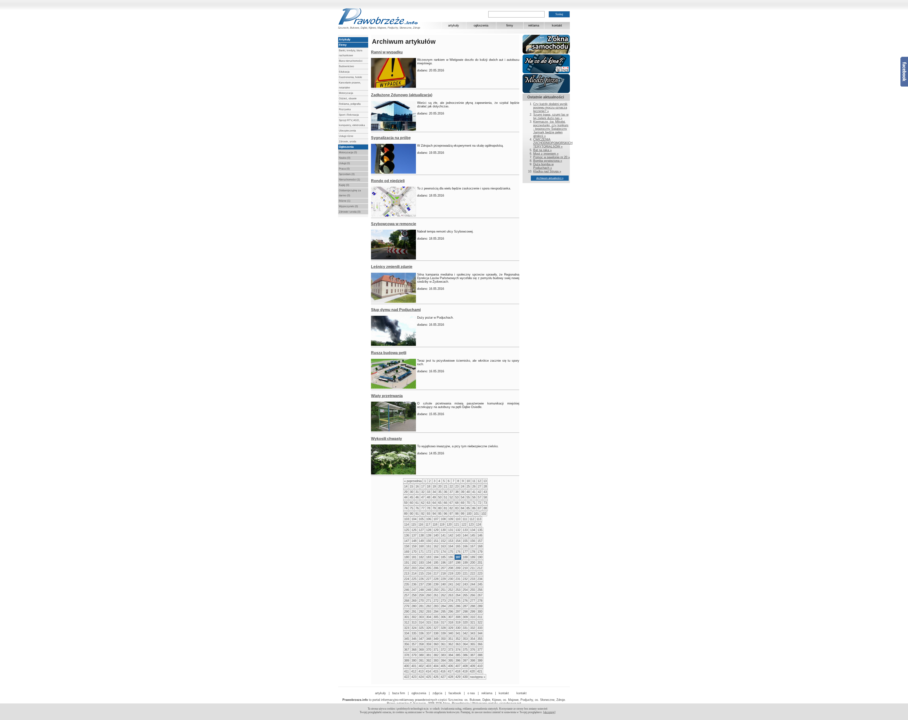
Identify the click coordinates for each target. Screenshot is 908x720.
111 (465, 519)
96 (445, 513)
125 (406, 530)
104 (413, 519)
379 (413, 655)
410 (479, 666)
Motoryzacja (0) (348, 152)
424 (421, 677)
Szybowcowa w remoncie (393, 224)
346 (413, 639)
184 (435, 557)
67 (451, 503)
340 (450, 633)
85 (468, 508)
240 (443, 584)
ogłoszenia (481, 25)
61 (417, 503)
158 (406, 546)
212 (479, 568)
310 (472, 617)
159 (413, 546)
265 (465, 595)
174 (443, 551)
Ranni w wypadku (387, 52)
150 (428, 541)
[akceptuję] (549, 712)
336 (421, 633)
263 (450, 595)
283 (435, 606)
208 (450, 568)
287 (465, 606)
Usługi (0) (344, 163)
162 (435, 546)
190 (479, 557)
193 (421, 562)
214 (413, 573)
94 (434, 513)
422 (406, 677)
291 (413, 611)
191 (406, 562)
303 (421, 617)
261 (435, 595)
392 (428, 660)
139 (428, 535)
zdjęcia (437, 693)
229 (443, 579)
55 (468, 497)
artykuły (453, 25)
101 (476, 513)
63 (428, 503)
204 (421, 568)
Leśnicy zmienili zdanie (391, 267)
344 (479, 633)
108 (443, 519)
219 (450, 573)
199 (465, 562)
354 (472, 639)
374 (457, 649)
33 (428, 492)
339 (443, 633)
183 (428, 557)
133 (465, 530)
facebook (455, 693)
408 (465, 666)
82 (451, 508)
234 (479, 579)
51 (445, 497)
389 (406, 660)
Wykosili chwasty (386, 439)
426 (435, 677)
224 (406, 579)
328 (443, 628)
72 (479, 503)
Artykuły (344, 39)
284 (443, 606)
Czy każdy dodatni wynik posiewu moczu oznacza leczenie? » (550, 107)
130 (443, 530)
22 (451, 486)
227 (428, 579)
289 (479, 606)
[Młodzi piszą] (546, 92)
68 (456, 503)
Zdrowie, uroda (347, 141)
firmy (509, 25)
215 (421, 573)
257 (406, 595)
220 (457, 573)
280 (413, 606)
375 (465, 649)
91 (417, 513)
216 (428, 573)
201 (479, 562)
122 (463, 524)
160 (421, 546)
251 (443, 590)
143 (457, 535)
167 (472, 546)
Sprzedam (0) (347, 174)
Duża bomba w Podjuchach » (543, 166)
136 (406, 535)
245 (479, 584)
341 (457, 633)
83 (456, 508)
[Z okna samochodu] (546, 52)
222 (472, 573)
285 (450, 606)
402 (421, 666)
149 (421, 541)
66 (445, 503)
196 (443, 562)
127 (421, 530)
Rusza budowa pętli (388, 353)
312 (406, 622)
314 (421, 622)
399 (479, 660)
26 (474, 486)
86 (474, 508)
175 (450, 551)
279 (406, 606)
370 (428, 649)
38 (456, 492)
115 (413, 524)
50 (439, 497)
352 (457, 639)
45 (411, 497)
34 (434, 492)
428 (450, 677)
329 (450, 628)
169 (406, 551)
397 (465, 660)
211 (472, 568)
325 (421, 628)
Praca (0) (344, 168)
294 (435, 611)
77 (422, 508)
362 (450, 644)
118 (434, 524)
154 (457, 541)
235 (406, 584)
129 (435, 530)
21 (445, 486)
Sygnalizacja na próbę (391, 138)
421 (479, 671)
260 (428, 595)
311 (479, 617)
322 (479, 622)
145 (472, 535)
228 (435, 579)
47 (422, 497)
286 (457, 606)
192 (413, 562)
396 (457, 660)
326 (428, 628)
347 (421, 639)
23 (456, 486)
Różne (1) (344, 200)
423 (413, 677)
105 (421, 519)
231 (457, 579)
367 (406, 649)
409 (472, 666)
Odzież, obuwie (348, 98)
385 (457, 655)
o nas (471, 693)
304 (428, 617)
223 (479, 573)
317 (443, 622)
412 (413, 671)
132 (457, 530)
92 (422, 513)
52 (451, 497)
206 (435, 568)
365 (472, 644)
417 (450, 671)
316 (435, 622)
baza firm (398, 693)
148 (413, 541)
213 (406, 573)
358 (421, 644)
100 (469, 513)
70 (468, 503)
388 (479, 655)
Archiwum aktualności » (549, 178)
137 (413, 535)
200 (472, 562)
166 (465, 546)
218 (443, 573)
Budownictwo (346, 66)
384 (450, 655)
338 (435, 633)
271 (428, 600)
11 (473, 481)
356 (406, 644)
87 (479, 508)
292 (421, 611)
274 (450, 600)
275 (457, 600)
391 (421, 660)
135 (479, 530)
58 (485, 497)
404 (435, 666)
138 (421, 535)
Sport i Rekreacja (349, 114)
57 (479, 497)
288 (472, 606)
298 (465, 611)
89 (405, 513)
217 (435, 573)
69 (462, 503)
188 (465, 557)
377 (479, 649)
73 (485, 503)
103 (406, 519)
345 (406, 639)
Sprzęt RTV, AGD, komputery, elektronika (352, 123)
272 (435, 600)
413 (421, 671)
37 (451, 492)
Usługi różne (346, 136)
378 (406, 655)
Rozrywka (345, 109)
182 (421, 557)
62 (422, 503)
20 (439, 486)
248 (421, 590)
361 (443, 644)
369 (421, 649)
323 (406, 628)
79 (434, 508)
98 (456, 513)
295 (443, 611)
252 (450, 590)
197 (450, 562)
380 (421, 655)
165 (457, 546)
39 (462, 492)
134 (472, 530)
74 (405, 508)
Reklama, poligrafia (350, 103)
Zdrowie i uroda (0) (350, 211)
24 (462, 486)
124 (478, 524)
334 (406, 633)
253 (457, 590)
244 (472, 584)
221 (465, 573)
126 (413, 530)
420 (472, 671)
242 (457, 584)
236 (413, 584)
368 (413, 649)
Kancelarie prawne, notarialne (350, 85)
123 (471, 524)
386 (465, 655)
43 (485, 492)
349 (435, 639)
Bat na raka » (542, 150)
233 (472, 579)
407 (457, 666)
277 (472, 600)
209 (457, 568)
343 (472, 633)
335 (413, 633)
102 (483, 513)
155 (465, 541)
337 (428, 633)
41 (474, 492)
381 (428, 655)
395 (450, 660)
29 (405, 492)
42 (479, 492)
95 (439, 513)
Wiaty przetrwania (387, 396)
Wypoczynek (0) (348, 206)
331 (465, 628)
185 (443, 557)
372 (443, 649)
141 (443, 535)
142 (450, 535)
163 (443, 546)
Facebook (904, 72)
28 (485, 486)
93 (428, 513)
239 (435, 584)
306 (443, 617)
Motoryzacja (346, 93)
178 (472, 551)
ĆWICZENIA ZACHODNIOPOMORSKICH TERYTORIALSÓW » (552, 143)
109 (450, 519)
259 (421, 595)
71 (474, 503)
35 (439, 492)
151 (435, 541)
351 (450, 639)
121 (456, 524)
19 (434, 486)
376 (472, 649)
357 (413, 644)
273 (443, 600)
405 (443, 666)
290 (406, 611)
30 (411, 492)
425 (428, 677)
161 (428, 546)
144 (465, 535)
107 (435, 519)
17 (422, 486)
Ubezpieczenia (347, 130)
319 (457, 622)
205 (428, 568)
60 (411, 503)
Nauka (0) (344, 157)
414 (428, 671)
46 (417, 497)
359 (428, 644)
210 (465, 568)
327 (435, 628)
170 (413, 551)
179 (479, 551)
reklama (533, 25)
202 (406, 568)
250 (435, 590)
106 (428, 519)
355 (479, 639)
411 (406, 671)
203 (413, 568)
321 (472, 622)
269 (413, 600)
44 (405, 497)
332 (472, 628)
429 (457, 677)
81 (445, 508)
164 (450, 546)
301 (406, 617)
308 (457, 617)
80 (439, 508)
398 (472, 660)
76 (417, 508)
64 (434, 503)
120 (449, 524)
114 (406, 524)
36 (445, 492)
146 (479, 535)
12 (479, 481)
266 (472, 595)
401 (413, 666)
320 (465, 622)
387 (472, 655)
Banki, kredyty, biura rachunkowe (350, 53)
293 (428, 611)
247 (413, 590)
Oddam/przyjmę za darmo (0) (350, 193)
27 (479, 486)
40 (468, 492)
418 (457, 671)
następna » (477, 677)
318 (450, 622)
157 (479, 541)
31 (417, 492)
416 (443, 671)
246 (406, 590)
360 (435, 644)
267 (479, 595)
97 (451, 513)
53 (456, 497)
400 (406, 666)
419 (465, 671)
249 (428, 590)
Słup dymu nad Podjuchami (396, 310)
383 (443, 655)
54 (462, 497)
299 (472, 611)
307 (450, 617)
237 (421, 584)
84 (462, 508)
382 (435, 655)
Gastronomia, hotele (350, 77)
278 (479, 600)
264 (457, 595)
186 (450, 557)
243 (465, 584)
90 (411, 513)
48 (428, 497)
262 (443, 595)
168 (479, 546)
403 (428, 666)
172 (428, 551)
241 (450, 584)
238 (428, 584)
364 (465, 644)
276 (465, 600)
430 (465, 677)
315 (428, 622)
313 (413, 622)
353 (465, 639)
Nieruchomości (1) (349, 179)
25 (468, 486)
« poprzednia (413, 481)
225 (413, 579)
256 (479, 590)
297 (457, 611)
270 (421, 600)
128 (428, 530)
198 (457, 562)
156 (472, 541)
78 (428, 508)
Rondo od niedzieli (388, 181)
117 (427, 524)
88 (485, 508)
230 (450, 579)
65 (439, 503)
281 (421, 606)
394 (443, 660)
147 (406, 541)
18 (428, 486)
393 (435, 660)
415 (435, 671)
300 (479, 611)
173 (435, 551)
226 (421, 579)
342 (465, 633)
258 (413, 595)
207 (443, 568)
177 (465, 551)
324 (413, 628)
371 (435, 649)
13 (485, 481)
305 (435, 617)
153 (450, 541)
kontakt (557, 25)
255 (472, 590)
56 (474, 497)
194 (428, 562)
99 (462, 513)
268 (406, 600)
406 (450, 666)
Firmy (343, 45)
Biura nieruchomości (350, 60)
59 (405, 503)
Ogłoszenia (346, 147)
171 (421, 551)
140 (435, 535)
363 (457, 644)
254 (465, 590)
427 (443, 677)
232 (465, 579)
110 (457, 519)
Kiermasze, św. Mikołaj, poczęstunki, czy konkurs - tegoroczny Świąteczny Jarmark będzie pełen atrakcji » (550, 129)
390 (413, 660)
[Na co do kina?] (546, 72)
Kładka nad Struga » (547, 171)
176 (457, 551)
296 (450, 611)
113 (478, 519)
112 (471, 519)
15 (411, 486)
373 (450, 649)
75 (411, 508)
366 (479, 644)
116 (420, 524)
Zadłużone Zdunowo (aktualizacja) (401, 95)
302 (413, 617)
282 (428, 606)
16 (417, 486)
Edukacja (344, 71)
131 (450, 530)
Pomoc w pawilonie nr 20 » (551, 157)
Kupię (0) (344, 185)
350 (443, 639)
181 (413, 557)
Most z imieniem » (546, 153)
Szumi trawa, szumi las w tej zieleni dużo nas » (550, 116)
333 (479, 628)
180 (406, 557)
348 (428, 639)
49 (434, 497)
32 (422, 492)
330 (457, 628)
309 (465, 617)
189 (472, 557)
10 (468, 481)
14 (405, 486)
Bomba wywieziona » (547, 160)
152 (443, 541)
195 (435, 562)
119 (442, 524)
